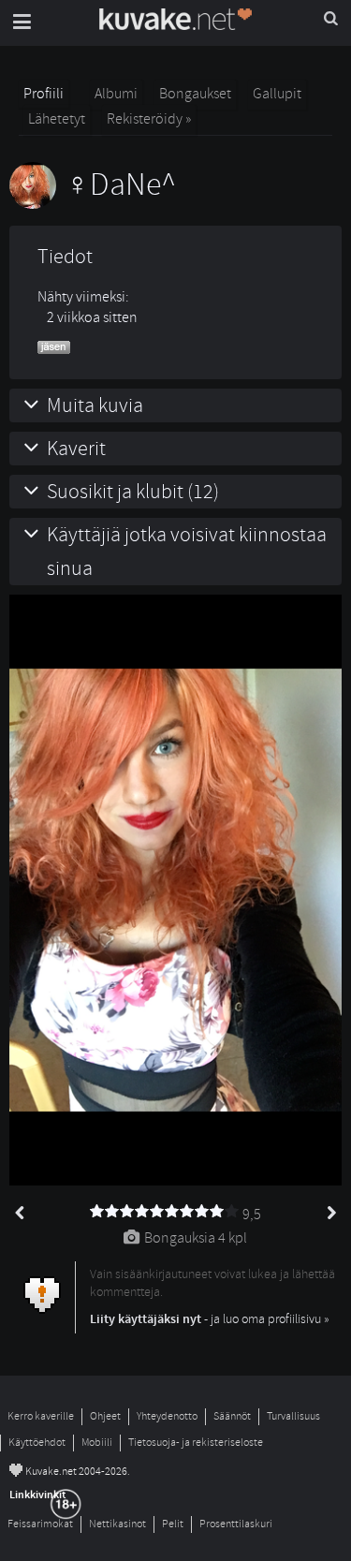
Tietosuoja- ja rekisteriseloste (195, 1443)
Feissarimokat (40, 1524)
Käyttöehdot (37, 1443)
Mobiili (96, 1443)
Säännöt (232, 1416)
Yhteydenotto (167, 1416)
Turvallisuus (293, 1416)
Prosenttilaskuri (235, 1524)
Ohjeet (105, 1416)
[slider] (165, 1211)
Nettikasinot (117, 1524)
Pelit (172, 1524)
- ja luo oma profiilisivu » (209, 1319)
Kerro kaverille (40, 1416)
